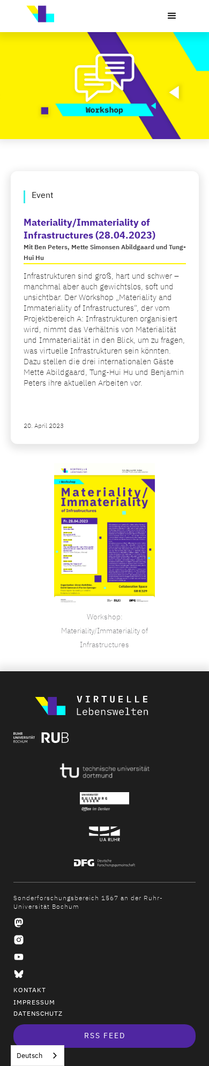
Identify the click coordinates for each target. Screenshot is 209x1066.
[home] (37, 14)
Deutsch (29, 1055)
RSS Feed (104, 1035)
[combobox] (37, 1055)
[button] (172, 16)
